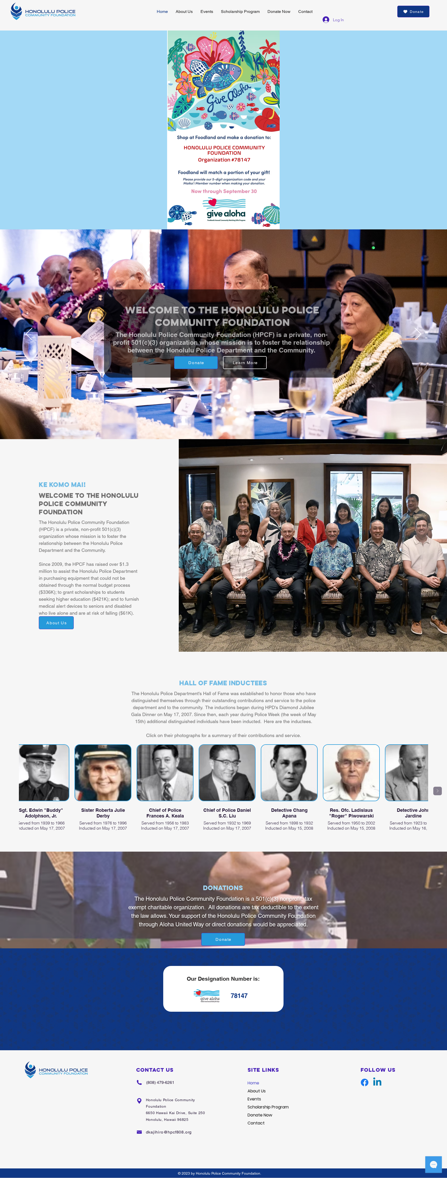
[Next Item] (437, 791)
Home (253, 1083)
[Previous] (29, 334)
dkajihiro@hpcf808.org (169, 1132)
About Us (257, 1091)
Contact (256, 1123)
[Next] (418, 334)
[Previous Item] (9, 791)
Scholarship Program (268, 1107)
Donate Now (260, 1115)
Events (254, 1099)
